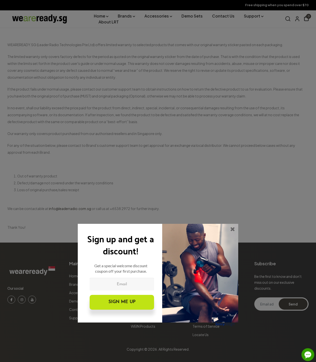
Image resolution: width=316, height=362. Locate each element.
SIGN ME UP (122, 302)
